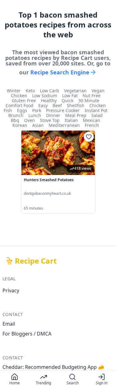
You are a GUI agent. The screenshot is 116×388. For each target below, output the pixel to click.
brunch (16, 115)
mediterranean (64, 125)
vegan (98, 90)
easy (43, 105)
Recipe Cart (36, 261)
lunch (34, 115)
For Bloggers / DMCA (26, 333)
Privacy (10, 290)
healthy (49, 100)
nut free (92, 95)
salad (97, 115)
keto (30, 90)
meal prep (75, 115)
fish (8, 110)
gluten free (24, 100)
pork (36, 110)
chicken (19, 95)
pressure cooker (63, 110)
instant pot (96, 110)
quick (67, 100)
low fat (70, 95)
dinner (53, 115)
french (92, 125)
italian (71, 120)
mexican (91, 120)
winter (14, 90)
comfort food (19, 105)
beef (57, 105)
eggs (22, 110)
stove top (50, 120)
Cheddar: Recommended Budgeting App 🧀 (53, 367)
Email (8, 323)
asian (38, 125)
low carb (49, 90)
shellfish (75, 105)
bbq (15, 120)
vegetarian (75, 90)
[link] (58, 172)
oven (29, 120)
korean (19, 125)
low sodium (44, 95)
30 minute (88, 100)
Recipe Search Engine (59, 72)
